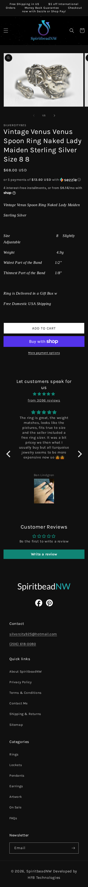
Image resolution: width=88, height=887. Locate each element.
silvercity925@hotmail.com (33, 634)
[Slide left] (34, 115)
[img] (44, 394)
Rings (14, 754)
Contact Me (18, 703)
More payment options (44, 352)
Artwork (15, 797)
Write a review (44, 554)
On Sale (15, 807)
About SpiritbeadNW (25, 672)
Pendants (16, 776)
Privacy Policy (20, 682)
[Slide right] (54, 115)
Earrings (16, 786)
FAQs (13, 818)
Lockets (15, 765)
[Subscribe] (73, 848)
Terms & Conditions (25, 693)
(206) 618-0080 (22, 644)
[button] (6, 30)
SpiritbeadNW (39, 871)
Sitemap (16, 725)
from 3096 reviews (44, 400)
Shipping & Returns (25, 714)
